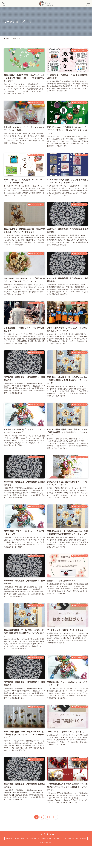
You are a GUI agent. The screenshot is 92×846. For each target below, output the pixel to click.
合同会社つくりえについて (15, 838)
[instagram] (44, 834)
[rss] (50, 834)
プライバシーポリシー (70, 838)
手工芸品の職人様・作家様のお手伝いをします (43, 838)
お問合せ (83, 838)
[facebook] (39, 834)
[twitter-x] (42, 834)
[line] (47, 834)
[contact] (53, 834)
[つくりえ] (46, 3)
